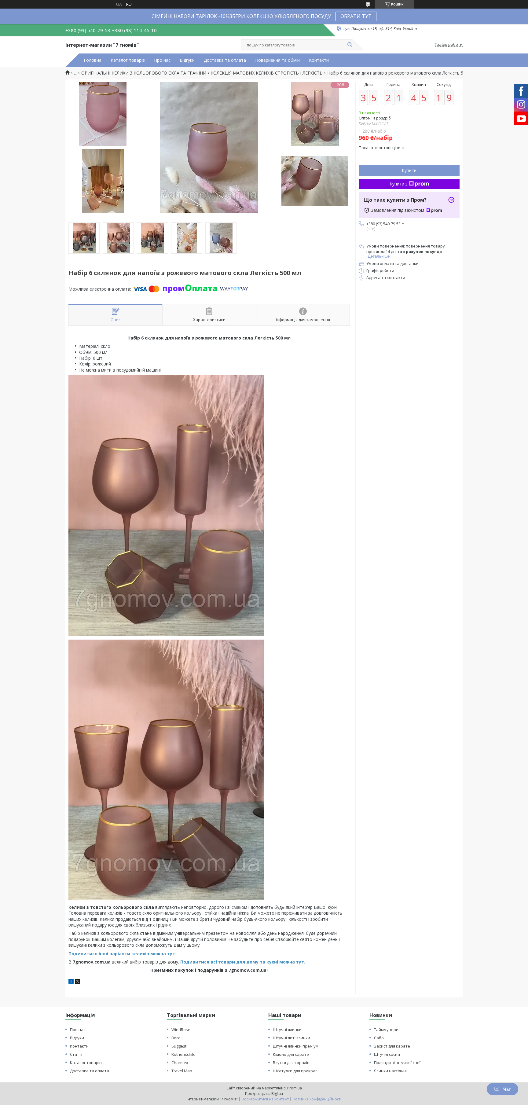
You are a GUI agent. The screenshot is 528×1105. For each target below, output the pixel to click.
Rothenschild (183, 1054)
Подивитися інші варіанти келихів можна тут (121, 953)
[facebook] (71, 982)
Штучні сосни (387, 1054)
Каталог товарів (128, 60)
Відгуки (187, 60)
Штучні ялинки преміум (295, 1046)
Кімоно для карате (291, 1054)
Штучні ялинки (287, 1029)
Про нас (162, 60)
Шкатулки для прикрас (295, 1071)
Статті (76, 1054)
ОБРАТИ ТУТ (356, 16)
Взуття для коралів (291, 1062)
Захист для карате (392, 1046)
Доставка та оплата (225, 60)
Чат (507, 1089)
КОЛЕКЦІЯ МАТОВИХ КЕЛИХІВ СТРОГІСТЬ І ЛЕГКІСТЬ (267, 73)
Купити (409, 170)
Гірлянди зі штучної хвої (397, 1062)
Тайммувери (386, 1029)
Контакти (319, 60)
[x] (77, 982)
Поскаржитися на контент (265, 1099)
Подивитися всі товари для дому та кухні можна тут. (242, 962)
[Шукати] (349, 44)
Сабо (379, 1038)
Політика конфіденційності (317, 1099)
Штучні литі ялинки (291, 1038)
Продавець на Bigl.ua (264, 1093)
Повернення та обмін (277, 60)
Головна (92, 60)
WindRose (180, 1029)
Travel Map (181, 1071)
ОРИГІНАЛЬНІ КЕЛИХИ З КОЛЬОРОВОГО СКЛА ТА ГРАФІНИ (143, 73)
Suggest (178, 1046)
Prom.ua (294, 1088)
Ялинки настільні (390, 1071)
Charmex (179, 1062)
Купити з (399, 184)
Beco (176, 1038)
